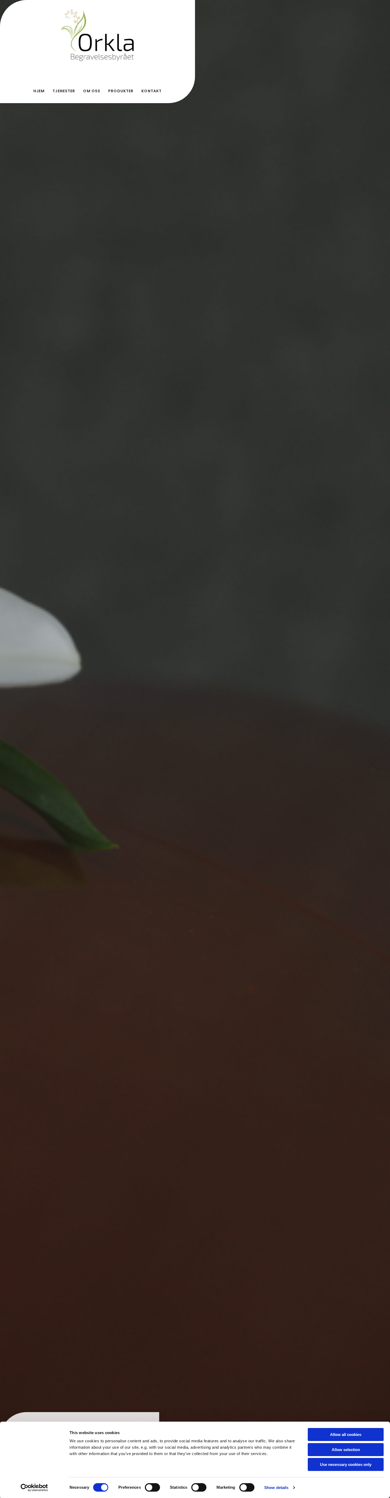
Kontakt (151, 91)
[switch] (152, 1487)
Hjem (39, 91)
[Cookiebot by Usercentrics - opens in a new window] (34, 1488)
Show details (276, 1487)
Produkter (120, 91)
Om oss (91, 91)
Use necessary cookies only (345, 1464)
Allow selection (346, 1449)
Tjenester (64, 91)
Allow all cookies (345, 1434)
